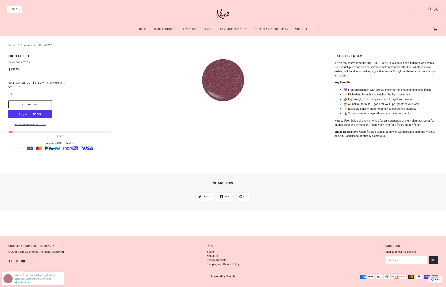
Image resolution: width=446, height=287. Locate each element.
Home (12, 45)
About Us (212, 256)
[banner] (223, 13)
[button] (60, 82)
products (26, 45)
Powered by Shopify (223, 276)
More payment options (30, 124)
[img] (429, 9)
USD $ (13, 9)
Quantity (13, 86)
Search (211, 251)
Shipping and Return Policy (223, 264)
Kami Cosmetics (19, 62)
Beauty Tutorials (216, 260)
